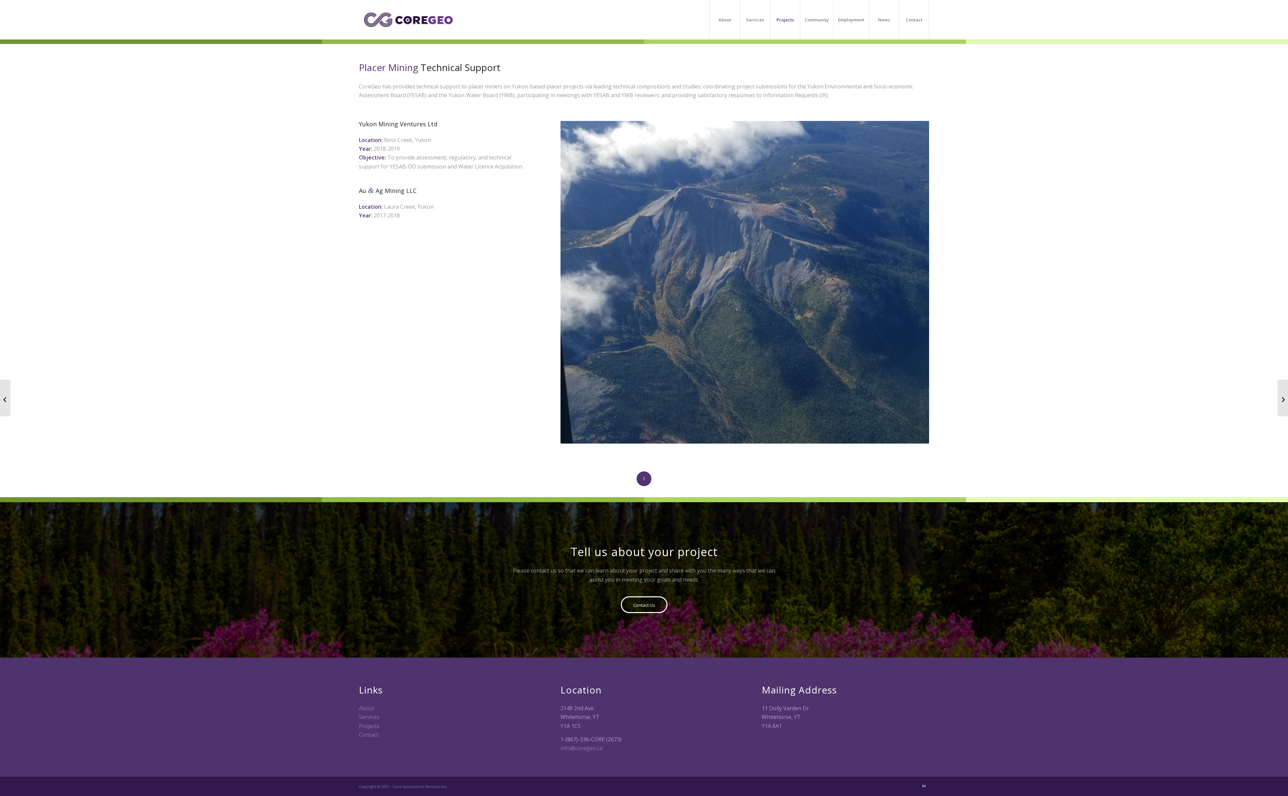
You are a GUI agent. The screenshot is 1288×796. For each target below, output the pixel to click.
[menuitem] (724, 20)
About (366, 708)
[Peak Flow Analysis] (1283, 398)
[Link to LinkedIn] (924, 786)
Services (369, 717)
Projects (369, 726)
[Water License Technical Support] (5, 398)
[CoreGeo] (408, 20)
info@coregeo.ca (581, 748)
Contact (368, 734)
